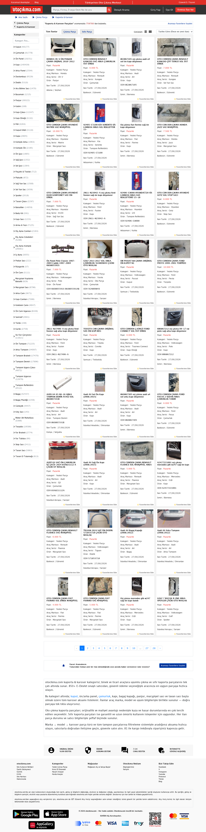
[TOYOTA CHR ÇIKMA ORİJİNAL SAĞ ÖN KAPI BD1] (100, 316)
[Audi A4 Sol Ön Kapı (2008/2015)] (100, 382)
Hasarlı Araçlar (58, 772)
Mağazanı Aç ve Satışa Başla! (99, 767)
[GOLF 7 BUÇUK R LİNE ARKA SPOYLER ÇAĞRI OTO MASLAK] (173, 586)
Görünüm (138, 32)
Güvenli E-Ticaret (187, 2)
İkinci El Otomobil (59, 769)
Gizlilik (19, 772)
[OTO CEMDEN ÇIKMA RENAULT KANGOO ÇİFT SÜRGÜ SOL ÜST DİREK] (173, 47)
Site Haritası (21, 777)
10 (133, 648)
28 (154, 648)
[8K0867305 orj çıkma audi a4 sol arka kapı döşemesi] (137, 382)
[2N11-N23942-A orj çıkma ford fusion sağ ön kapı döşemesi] (100, 180)
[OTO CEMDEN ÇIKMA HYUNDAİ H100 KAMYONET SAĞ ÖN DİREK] (63, 180)
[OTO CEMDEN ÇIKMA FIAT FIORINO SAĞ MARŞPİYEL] (100, 586)
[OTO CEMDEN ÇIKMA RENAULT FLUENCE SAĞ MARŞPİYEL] (63, 518)
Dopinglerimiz (128, 767)
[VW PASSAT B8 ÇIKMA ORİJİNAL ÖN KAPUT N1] (137, 248)
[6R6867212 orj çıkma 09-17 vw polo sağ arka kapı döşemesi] (173, 316)
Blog (36, 2)
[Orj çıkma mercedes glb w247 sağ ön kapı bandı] (137, 586)
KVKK (19, 774)
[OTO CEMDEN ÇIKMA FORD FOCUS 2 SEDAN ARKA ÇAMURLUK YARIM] (173, 382)
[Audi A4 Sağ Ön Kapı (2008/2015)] (100, 450)
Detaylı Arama (121, 9)
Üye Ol (169, 9)
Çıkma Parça (41, 17)
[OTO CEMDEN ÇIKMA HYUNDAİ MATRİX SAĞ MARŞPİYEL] (63, 112)
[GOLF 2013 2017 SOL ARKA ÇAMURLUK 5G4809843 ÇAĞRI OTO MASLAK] (100, 248)
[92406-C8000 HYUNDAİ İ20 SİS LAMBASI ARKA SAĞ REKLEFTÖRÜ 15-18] (137, 180)
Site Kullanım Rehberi (25, 767)
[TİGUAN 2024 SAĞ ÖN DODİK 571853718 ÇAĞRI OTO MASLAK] (100, 518)
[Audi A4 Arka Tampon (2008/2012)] (173, 518)
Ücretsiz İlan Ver (185, 10)
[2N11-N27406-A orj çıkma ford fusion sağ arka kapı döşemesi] (63, 316)
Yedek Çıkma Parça (59, 767)
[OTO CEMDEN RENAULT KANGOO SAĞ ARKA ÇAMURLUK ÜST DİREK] (100, 47)
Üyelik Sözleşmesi (24, 769)
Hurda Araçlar (57, 774)
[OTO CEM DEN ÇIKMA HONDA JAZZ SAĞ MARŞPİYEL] (173, 112)
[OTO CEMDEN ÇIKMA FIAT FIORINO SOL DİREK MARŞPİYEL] (63, 586)
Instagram (163, 772)
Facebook (162, 767)
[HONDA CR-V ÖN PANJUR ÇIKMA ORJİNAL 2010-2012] (63, 47)
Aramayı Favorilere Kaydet (173, 665)
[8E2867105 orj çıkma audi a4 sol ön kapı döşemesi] (137, 47)
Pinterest (162, 777)
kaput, (75, 696)
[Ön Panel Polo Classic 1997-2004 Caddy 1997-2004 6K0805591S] (63, 248)
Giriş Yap (155, 9)
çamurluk (104, 696)
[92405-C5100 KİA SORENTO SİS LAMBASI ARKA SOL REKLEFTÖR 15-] (100, 112)
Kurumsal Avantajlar (20, 2)
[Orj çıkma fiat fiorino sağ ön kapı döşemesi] (137, 112)
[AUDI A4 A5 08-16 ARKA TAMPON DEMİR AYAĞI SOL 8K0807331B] (63, 382)
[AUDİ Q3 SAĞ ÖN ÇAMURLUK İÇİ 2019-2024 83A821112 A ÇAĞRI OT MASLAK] (63, 450)
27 (146, 648)
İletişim (126, 769)
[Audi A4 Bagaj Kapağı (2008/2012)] (137, 518)
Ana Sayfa (23, 17)
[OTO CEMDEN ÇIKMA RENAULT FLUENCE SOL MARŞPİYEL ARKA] (137, 450)
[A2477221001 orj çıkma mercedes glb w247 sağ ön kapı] (173, 450)
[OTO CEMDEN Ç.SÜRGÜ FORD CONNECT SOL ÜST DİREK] (137, 316)
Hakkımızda (21, 779)
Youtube (162, 774)
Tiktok (161, 779)
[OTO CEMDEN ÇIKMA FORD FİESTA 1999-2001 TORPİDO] (173, 248)
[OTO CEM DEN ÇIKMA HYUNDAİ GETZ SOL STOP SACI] (173, 180)
